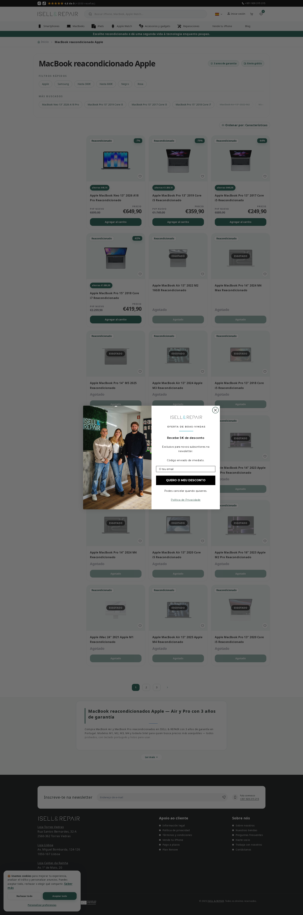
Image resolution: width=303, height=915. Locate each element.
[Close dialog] (215, 410)
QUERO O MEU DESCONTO (186, 480)
